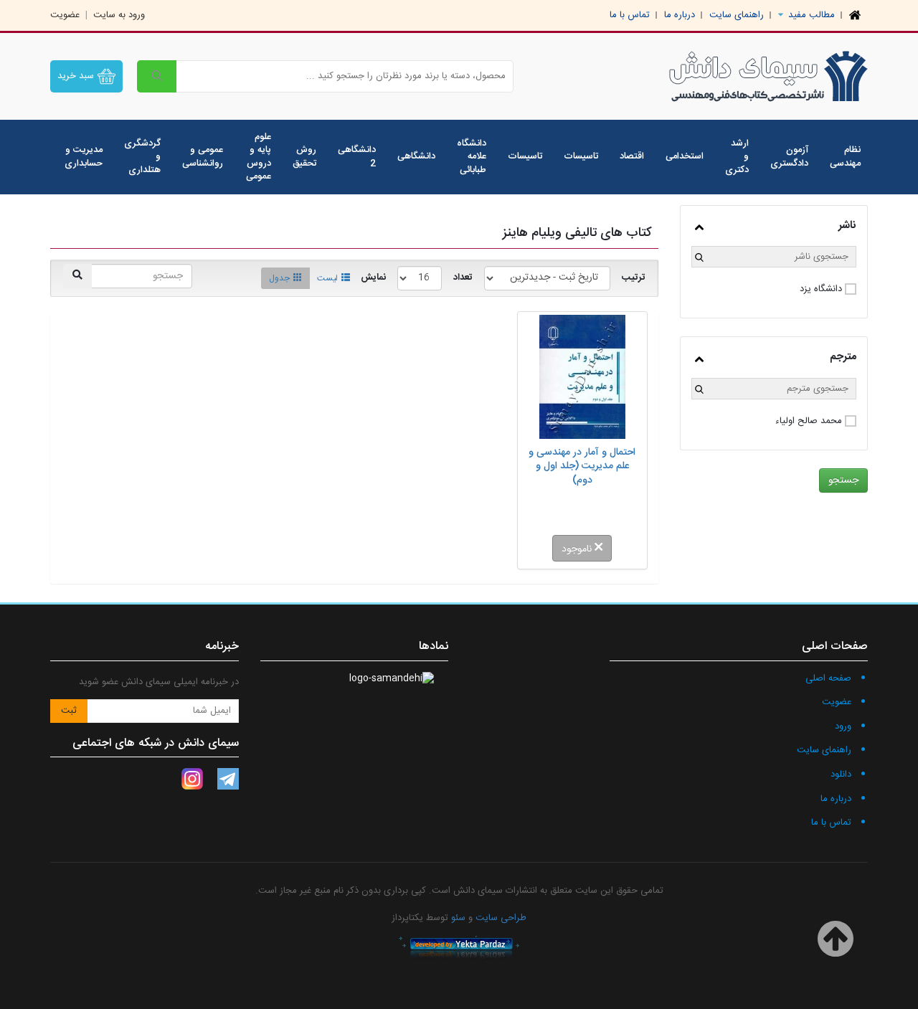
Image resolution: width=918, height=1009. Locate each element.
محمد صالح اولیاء (808, 421)
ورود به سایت (119, 15)
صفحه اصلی (828, 678)
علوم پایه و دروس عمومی (258, 157)
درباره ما (679, 15)
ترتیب (633, 278)
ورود (843, 726)
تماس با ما (630, 15)
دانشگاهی (416, 156)
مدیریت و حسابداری (84, 156)
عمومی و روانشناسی (202, 156)
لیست (327, 278)
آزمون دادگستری (789, 156)
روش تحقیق (304, 156)
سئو (458, 918)
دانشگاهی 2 (357, 156)
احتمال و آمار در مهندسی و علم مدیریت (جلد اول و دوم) (582, 467)
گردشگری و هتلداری (142, 157)
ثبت (69, 711)
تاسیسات (581, 156)
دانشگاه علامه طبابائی (471, 157)
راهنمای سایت (736, 15)
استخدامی (685, 156)
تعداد (463, 278)
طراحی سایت (500, 918)
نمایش (373, 278)
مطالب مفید (810, 15)
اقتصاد (632, 156)
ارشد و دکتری (737, 157)
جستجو (843, 480)
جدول (279, 278)
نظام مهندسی (845, 156)
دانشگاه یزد (821, 289)
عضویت (65, 15)
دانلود (841, 774)
